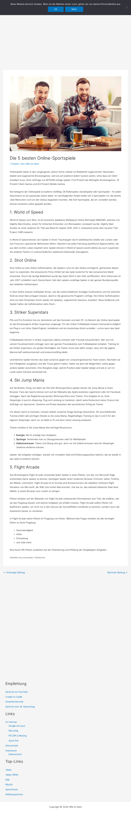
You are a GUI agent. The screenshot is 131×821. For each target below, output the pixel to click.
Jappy (8, 769)
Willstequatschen (14, 794)
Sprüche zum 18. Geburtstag (20, 706)
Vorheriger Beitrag (14, 573)
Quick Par (14, 740)
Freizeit (15, 164)
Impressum (11, 750)
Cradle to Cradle (13, 697)
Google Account (17, 726)
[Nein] (127, 7)
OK (55, 9)
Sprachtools (11, 789)
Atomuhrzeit (11, 745)
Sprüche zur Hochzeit (16, 692)
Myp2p (8, 784)
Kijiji (7, 779)
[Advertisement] (65, 36)
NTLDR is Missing (18, 735)
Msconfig (13, 730)
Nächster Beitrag (117, 573)
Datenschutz (15, 754)
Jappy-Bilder (11, 774)
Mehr (74, 9)
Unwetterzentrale (14, 701)
